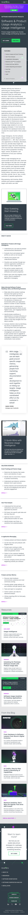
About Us (5, 872)
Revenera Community (14, 897)
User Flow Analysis (10, 56)
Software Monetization (10, 879)
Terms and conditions (14, 912)
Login (6, 74)
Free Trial (16, 40)
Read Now (14, 10)
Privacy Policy (6, 912)
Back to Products (10, 78)
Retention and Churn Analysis (13, 61)
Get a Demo (6, 40)
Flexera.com (14, 901)
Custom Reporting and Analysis (13, 66)
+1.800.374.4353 (14, 892)
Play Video (9, 225)
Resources (6, 875)
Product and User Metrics (12, 64)
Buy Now (7, 71)
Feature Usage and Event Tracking (14, 54)
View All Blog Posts (8, 818)
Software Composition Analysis (12, 882)
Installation (6, 885)
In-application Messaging (11, 59)
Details (3, 493)
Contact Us (14, 894)
